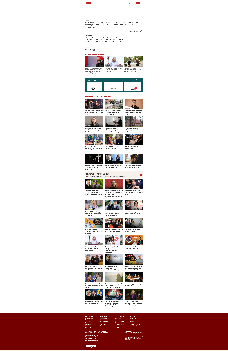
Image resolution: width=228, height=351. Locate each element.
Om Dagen (102, 325)
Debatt (102, 3)
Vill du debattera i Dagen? (105, 321)
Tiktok (98, 341)
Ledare (98, 3)
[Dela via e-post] (136, 31)
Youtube (101, 341)
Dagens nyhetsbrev (118, 322)
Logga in (138, 2)
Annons (126, 3)
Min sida (86, 319)
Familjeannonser (133, 322)
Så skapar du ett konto (119, 319)
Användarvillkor (88, 324)
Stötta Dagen (88, 340)
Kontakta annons (133, 318)
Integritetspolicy (88, 322)
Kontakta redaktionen (104, 318)
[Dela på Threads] (138, 31)
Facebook (90, 341)
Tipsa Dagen (102, 319)
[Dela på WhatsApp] (142, 31)
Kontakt (122, 3)
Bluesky (110, 341)
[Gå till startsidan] (88, 3)
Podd (114, 3)
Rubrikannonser (133, 321)
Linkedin (106, 341)
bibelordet (88, 47)
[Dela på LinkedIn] (134, 31)
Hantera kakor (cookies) (89, 327)
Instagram (95, 341)
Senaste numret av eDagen (120, 325)
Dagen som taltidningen (119, 324)
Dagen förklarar (103, 324)
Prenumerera (132, 2)
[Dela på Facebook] (131, 31)
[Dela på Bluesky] (140, 31)
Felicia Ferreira (103, 331)
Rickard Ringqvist (104, 332)
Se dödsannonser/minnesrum (135, 324)
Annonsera (132, 319)
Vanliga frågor (88, 321)
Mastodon (114, 341)
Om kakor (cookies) (88, 325)
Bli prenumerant (118, 318)
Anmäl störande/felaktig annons (136, 325)
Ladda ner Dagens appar (119, 321)
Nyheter (93, 3)
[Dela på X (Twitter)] (132, 31)
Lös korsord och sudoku (104, 322)
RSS (117, 341)
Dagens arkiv (117, 327)
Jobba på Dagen (94, 340)
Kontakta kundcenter (89, 318)
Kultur (110, 3)
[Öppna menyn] (141, 3)
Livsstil (117, 3)
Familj (106, 3)
